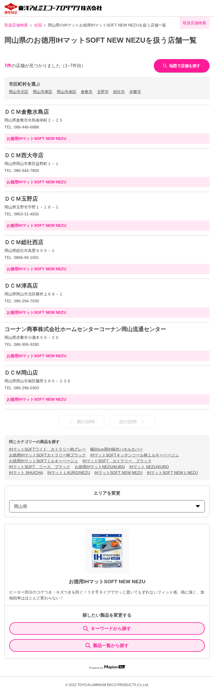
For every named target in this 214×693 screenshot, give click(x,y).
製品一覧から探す (111, 645)
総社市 (119, 91)
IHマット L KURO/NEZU (68, 472)
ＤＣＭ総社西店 (23, 242)
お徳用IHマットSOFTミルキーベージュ (43, 461)
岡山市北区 (18, 91)
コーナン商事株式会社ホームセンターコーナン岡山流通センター (85, 329)
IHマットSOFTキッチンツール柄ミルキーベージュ (134, 455)
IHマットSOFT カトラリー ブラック (117, 461)
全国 (38, 25)
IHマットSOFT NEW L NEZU (172, 472)
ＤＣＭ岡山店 (21, 372)
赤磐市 (135, 91)
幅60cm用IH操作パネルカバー (116, 449)
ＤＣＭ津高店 (21, 286)
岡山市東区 (42, 91)
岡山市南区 (66, 91)
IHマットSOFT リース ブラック (39, 467)
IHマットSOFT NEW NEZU (118, 472)
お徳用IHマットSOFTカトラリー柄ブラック (47, 455)
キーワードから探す (111, 628)
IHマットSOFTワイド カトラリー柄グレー (47, 449)
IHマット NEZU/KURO (149, 467)
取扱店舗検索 (16, 25)
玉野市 (103, 91)
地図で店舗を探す (184, 66)
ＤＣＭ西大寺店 (23, 155)
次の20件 (128, 421)
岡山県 (20, 506)
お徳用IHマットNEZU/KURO (100, 467)
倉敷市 (87, 91)
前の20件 (86, 421)
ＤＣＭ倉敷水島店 (26, 112)
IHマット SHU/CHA (26, 472)
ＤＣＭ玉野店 (21, 199)
